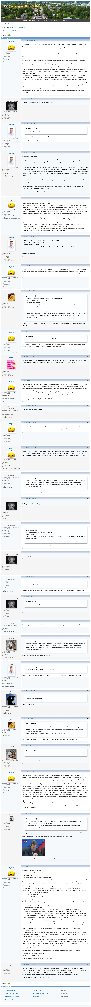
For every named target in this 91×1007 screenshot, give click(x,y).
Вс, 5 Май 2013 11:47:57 (29, 197)
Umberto (11, 637)
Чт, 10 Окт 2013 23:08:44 (29, 964)
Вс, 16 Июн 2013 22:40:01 (30, 522)
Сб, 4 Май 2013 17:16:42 (29, 40)
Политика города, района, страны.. (29, 30)
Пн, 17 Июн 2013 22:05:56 (30, 718)
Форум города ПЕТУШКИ (10, 30)
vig (11, 965)
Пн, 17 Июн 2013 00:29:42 (30, 636)
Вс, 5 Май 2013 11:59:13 (29, 236)
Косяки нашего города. (10, 990)
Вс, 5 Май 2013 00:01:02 (29, 152)
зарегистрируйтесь (20, 27)
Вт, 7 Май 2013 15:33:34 (29, 356)
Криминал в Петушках (10, 999)
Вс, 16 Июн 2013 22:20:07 (30, 472)
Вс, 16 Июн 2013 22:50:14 (30, 576)
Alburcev (11, 41)
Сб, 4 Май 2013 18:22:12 (29, 98)
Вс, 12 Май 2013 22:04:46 (30, 380)
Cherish (11, 357)
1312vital (11, 691)
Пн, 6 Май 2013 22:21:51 (29, 290)
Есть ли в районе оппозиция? (11, 993)
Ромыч (11, 814)
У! (11, 99)
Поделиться (23, 41)
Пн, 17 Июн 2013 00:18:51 (30, 621)
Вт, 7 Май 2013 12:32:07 (29, 331)
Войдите (12, 27)
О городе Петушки (37, 990)
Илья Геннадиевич (11, 622)
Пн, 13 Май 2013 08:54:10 (30, 422)
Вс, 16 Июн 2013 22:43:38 (30, 552)
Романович (11, 406)
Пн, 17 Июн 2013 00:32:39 (30, 661)
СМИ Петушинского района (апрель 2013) (14, 996)
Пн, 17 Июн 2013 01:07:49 (30, 690)
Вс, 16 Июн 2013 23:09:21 (30, 596)
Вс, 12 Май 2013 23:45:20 (30, 405)
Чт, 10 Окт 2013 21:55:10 (29, 866)
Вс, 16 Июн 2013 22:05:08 (30, 447)
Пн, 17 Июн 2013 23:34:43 (30, 745)
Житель (11, 474)
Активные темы (6, 23)
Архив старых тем (37, 996)
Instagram (4, 863)
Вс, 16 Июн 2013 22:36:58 (30, 498)
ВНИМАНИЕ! (36, 999)
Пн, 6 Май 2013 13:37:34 (29, 265)
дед (11, 291)
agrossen (11, 124)
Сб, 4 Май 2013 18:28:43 (29, 123)
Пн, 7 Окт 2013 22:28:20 (29, 771)
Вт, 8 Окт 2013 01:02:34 (29, 813)
